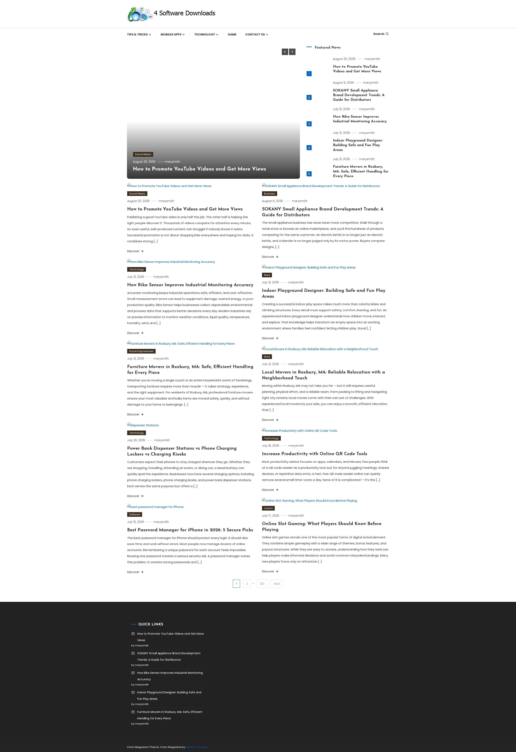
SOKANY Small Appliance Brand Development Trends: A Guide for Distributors (359, 95)
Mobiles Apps (171, 34)
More (267, 275)
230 (262, 584)
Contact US (255, 34)
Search (378, 34)
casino (268, 508)
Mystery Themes (196, 747)
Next (277, 584)
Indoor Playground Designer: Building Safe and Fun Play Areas (358, 145)
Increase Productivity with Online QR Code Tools (314, 454)
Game (232, 34)
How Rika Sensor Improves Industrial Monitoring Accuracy (190, 285)
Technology (204, 34)
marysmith (172, 162)
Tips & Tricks (137, 34)
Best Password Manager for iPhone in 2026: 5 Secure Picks (190, 530)
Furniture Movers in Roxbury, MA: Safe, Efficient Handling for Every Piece (360, 171)
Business (269, 193)
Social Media (143, 154)
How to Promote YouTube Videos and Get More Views (199, 169)
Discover (133, 251)
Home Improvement (141, 351)
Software (134, 514)
